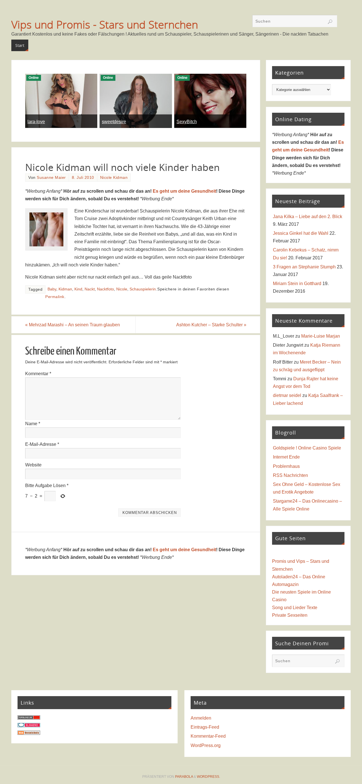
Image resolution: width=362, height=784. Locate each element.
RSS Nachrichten (290, 475)
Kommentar (38, 373)
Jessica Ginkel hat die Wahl (300, 233)
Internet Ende (286, 457)
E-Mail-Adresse (42, 444)
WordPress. (208, 777)
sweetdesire (114, 121)
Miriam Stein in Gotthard (297, 283)
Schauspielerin (143, 289)
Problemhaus (286, 466)
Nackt (90, 289)
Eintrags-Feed (205, 727)
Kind (78, 289)
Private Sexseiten (289, 615)
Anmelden (201, 718)
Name (32, 423)
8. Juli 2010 (83, 177)
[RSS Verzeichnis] (29, 733)
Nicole (121, 289)
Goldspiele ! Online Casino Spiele (307, 448)
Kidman (65, 289)
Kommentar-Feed (208, 736)
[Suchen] (330, 22)
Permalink (54, 297)
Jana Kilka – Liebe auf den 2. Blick (307, 216)
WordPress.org (206, 745)
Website (33, 464)
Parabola (184, 777)
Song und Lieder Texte (294, 607)
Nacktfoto (105, 289)
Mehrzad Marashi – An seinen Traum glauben (72, 324)
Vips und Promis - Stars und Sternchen (104, 24)
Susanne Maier (51, 177)
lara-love (36, 121)
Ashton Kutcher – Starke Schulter (211, 324)
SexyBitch (186, 121)
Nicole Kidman (114, 177)
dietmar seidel (287, 395)
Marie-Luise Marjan (320, 336)
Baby (52, 289)
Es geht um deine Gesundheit (184, 191)
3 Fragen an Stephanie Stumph (304, 266)
